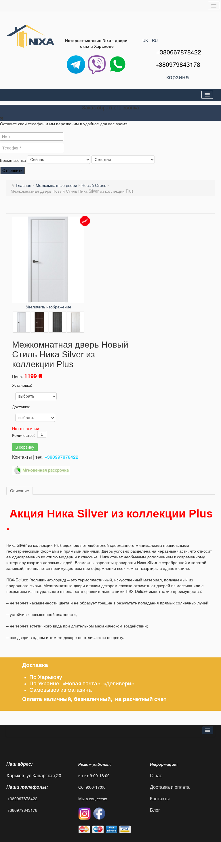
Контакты (160, 798)
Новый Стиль (93, 185)
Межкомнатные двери (56, 185)
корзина (177, 76)
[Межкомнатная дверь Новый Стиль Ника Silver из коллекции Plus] (21, 322)
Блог (155, 810)
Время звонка (13, 160)
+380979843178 (22, 810)
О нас (156, 775)
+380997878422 (61, 457)
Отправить (12, 170)
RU (155, 40)
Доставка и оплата (170, 787)
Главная (23, 185)
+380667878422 (178, 52)
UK (145, 40)
